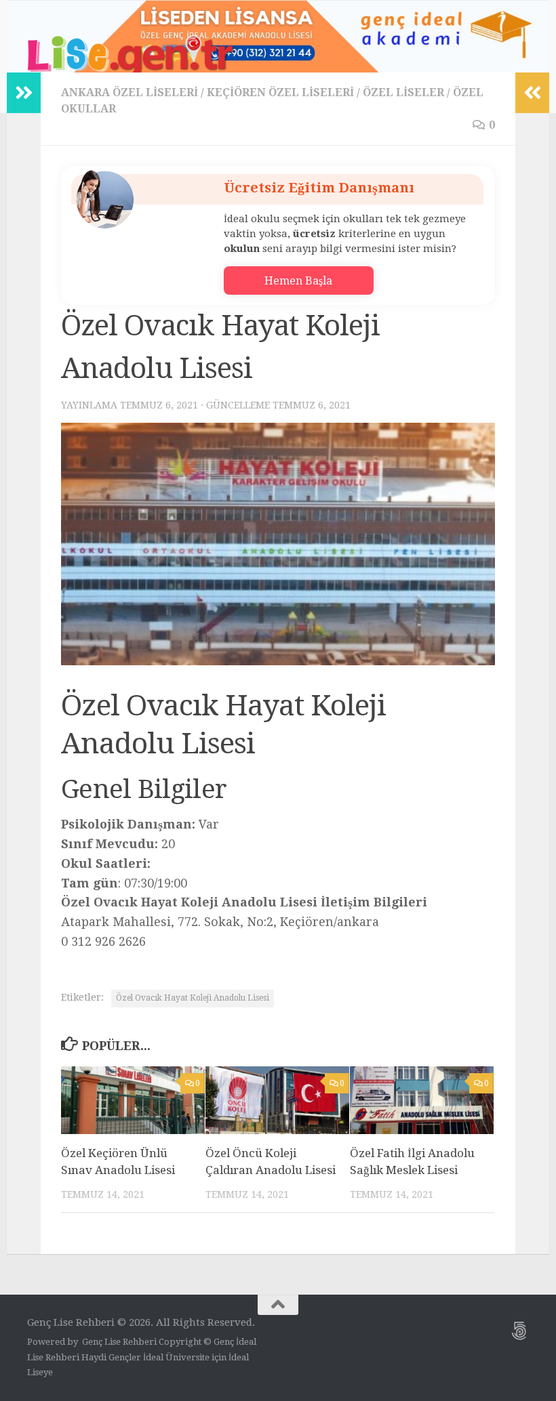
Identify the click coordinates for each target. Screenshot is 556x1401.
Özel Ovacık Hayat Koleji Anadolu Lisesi (192, 998)
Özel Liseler (403, 92)
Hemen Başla (298, 280)
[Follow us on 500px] (519, 1331)
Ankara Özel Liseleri (129, 92)
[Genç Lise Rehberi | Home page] (132, 57)
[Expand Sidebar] (24, 92)
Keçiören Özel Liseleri (280, 92)
